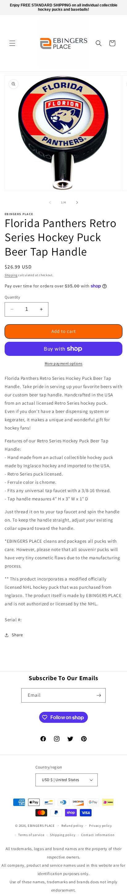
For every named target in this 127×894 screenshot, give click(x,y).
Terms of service (31, 835)
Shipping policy (63, 835)
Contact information (97, 835)
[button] (12, 43)
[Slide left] (50, 202)
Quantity (12, 297)
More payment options (64, 363)
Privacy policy (100, 825)
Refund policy (72, 825)
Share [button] (17, 635)
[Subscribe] (98, 695)
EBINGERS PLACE (41, 825)
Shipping (11, 275)
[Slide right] (77, 202)
